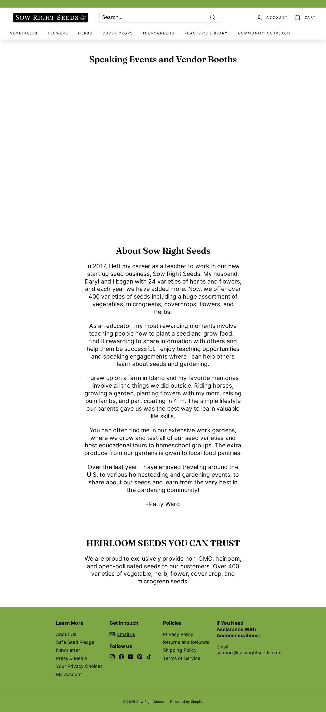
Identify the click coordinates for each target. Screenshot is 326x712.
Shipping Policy (180, 650)
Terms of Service (181, 658)
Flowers (58, 33)
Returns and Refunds (186, 642)
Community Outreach (264, 33)
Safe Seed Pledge (75, 642)
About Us (66, 634)
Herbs (85, 33)
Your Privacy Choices (79, 666)
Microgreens (158, 33)
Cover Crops (117, 33)
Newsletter (68, 650)
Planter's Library (206, 33)
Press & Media (71, 658)
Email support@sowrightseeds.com (248, 649)
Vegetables (24, 33)
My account (69, 674)
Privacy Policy (178, 634)
